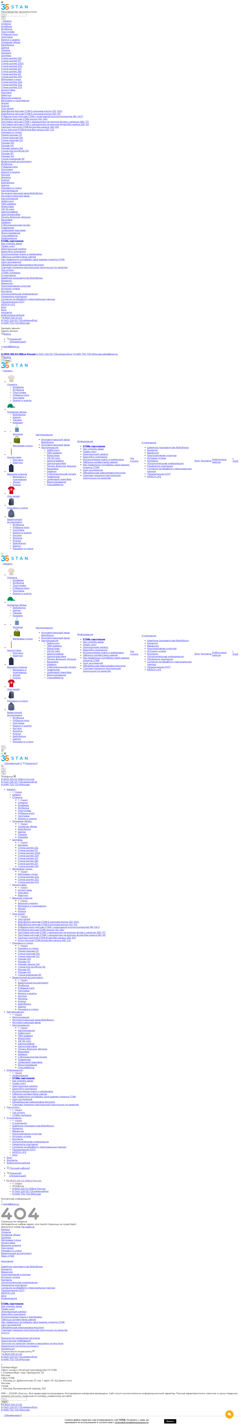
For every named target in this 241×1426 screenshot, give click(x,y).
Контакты (6, 1280)
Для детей (24, 919)
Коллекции (8, 1348)
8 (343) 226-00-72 (19, 320)
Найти (4, 1402)
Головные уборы (27, 826)
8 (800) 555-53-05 (12, 317)
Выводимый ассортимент (33, 982)
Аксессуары (25, 890)
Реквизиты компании (14, 1285)
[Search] (3, 747)
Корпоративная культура (15, 1274)
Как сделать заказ (11, 1306)
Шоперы (23, 845)
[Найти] (3, 18)
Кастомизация (20, 1017)
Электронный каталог (14, 1311)
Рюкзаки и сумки (28, 948)
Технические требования (16, 1340)
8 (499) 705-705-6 (15, 323)
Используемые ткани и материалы (21, 1317)
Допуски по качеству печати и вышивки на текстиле (32, 1343)
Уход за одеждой (11, 1325)
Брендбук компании (13, 1314)
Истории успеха (10, 1277)
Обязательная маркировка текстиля (22, 1327)
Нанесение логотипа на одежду (20, 1346)
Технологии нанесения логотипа (20, 1338)
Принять (170, 1421)
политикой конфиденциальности (131, 1422)
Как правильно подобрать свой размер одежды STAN (33, 1322)
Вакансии (7, 1272)
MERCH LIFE (8, 1293)
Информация (20, 1075)
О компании (19, 1123)
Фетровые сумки (28, 874)
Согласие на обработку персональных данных (28, 1287)
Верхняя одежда (28, 903)
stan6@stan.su (11, 346)
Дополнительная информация (19, 1282)
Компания (7, 1261)
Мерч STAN (7, 1256)
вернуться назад (11, 1227)
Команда (6, 1269)
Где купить (18, 1112)
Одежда (23, 802)
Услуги (5, 1332)
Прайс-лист (8, 1309)
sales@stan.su (110, 354)
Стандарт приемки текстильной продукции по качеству (34, 1330)
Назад (18, 792)
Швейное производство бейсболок (22, 1266)
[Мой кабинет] (2, 751)
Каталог (16, 794)
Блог (4, 1295)
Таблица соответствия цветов (18, 1319)
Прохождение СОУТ (13, 1290)
